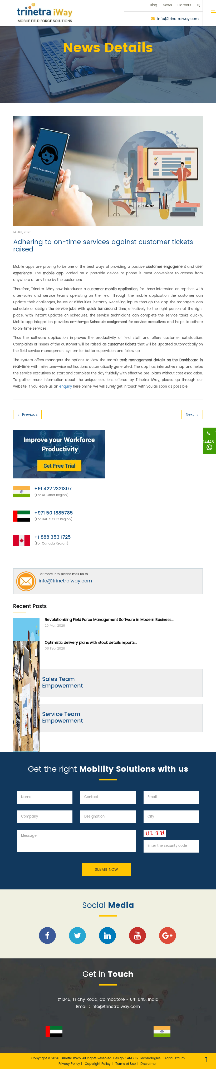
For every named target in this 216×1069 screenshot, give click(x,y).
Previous (27, 415)
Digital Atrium (174, 1058)
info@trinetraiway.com (178, 19)
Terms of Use (126, 1063)
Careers (184, 5)
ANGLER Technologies (143, 1058)
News (167, 5)
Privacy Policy (69, 1063)
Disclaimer (148, 1063)
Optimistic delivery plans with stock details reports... (91, 643)
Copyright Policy (98, 1063)
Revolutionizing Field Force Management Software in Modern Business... (109, 620)
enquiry (65, 386)
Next (192, 415)
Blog (153, 5)
